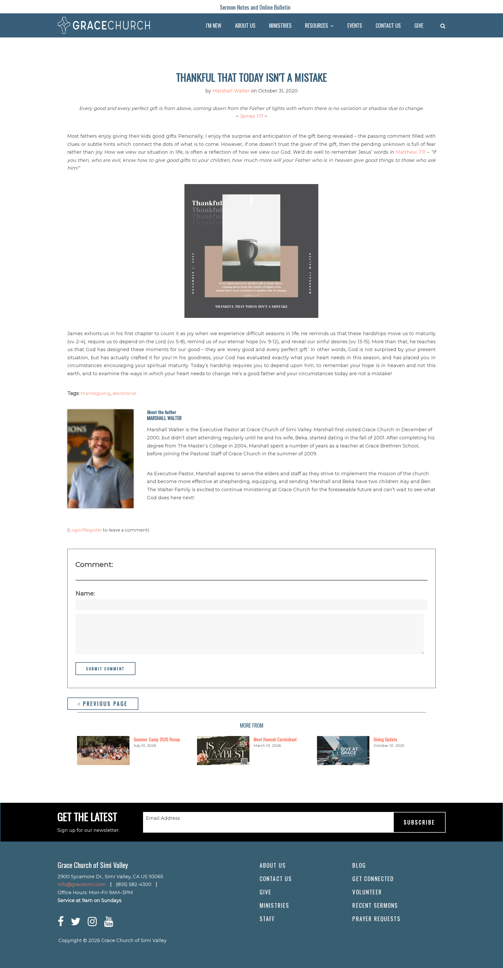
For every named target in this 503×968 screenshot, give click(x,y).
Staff (267, 918)
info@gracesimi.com (82, 884)
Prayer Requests (376, 918)
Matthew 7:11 (410, 152)
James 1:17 (251, 116)
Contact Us (276, 878)
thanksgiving (95, 393)
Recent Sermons (375, 905)
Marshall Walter (231, 91)
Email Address (163, 818)
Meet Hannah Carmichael (275, 739)
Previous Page (104, 703)
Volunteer (367, 892)
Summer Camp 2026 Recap (157, 739)
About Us (273, 865)
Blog (359, 865)
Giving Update (385, 739)
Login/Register (85, 530)
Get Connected (373, 878)
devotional (124, 393)
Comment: (94, 564)
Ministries (274, 905)
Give (266, 892)
